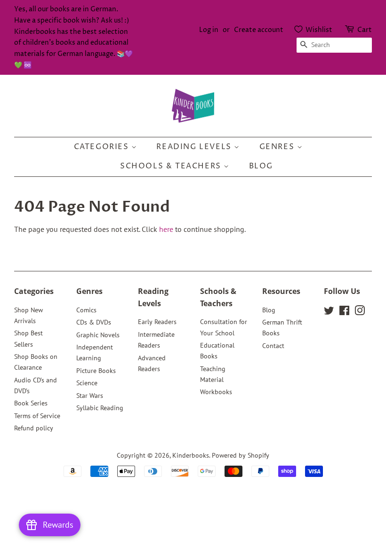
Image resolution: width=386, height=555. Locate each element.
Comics (86, 310)
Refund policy (33, 428)
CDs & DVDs (93, 322)
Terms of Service (37, 416)
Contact (273, 345)
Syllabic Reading (99, 408)
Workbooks (216, 392)
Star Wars (89, 395)
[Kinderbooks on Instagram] (359, 312)
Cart (364, 29)
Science (86, 383)
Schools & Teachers (172, 166)
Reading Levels (195, 147)
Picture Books (96, 370)
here (166, 229)
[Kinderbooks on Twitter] (329, 312)
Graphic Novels (98, 335)
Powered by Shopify (240, 455)
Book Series (31, 403)
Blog (261, 166)
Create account (258, 29)
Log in (208, 29)
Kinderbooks (190, 455)
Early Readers (157, 321)
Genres (278, 147)
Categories (103, 147)
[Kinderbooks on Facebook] (344, 312)
